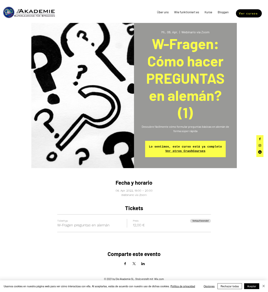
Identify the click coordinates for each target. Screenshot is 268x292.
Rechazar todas (230, 286)
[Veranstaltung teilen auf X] (134, 263)
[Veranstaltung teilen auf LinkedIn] (143, 263)
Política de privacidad (182, 286)
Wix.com (159, 279)
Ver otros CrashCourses (185, 151)
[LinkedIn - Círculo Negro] (260, 152)
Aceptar (251, 286)
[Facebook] (260, 139)
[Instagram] (260, 145)
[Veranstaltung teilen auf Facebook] (125, 263)
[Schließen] (263, 286)
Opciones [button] (209, 286)
